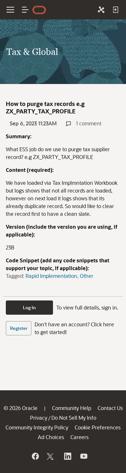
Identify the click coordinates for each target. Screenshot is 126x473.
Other (86, 275)
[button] (25, 10)
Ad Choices (51, 437)
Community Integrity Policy (36, 427)
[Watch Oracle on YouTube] (83, 456)
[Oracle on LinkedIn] (67, 456)
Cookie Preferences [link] (98, 427)
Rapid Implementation (51, 275)
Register (18, 328)
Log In (29, 307)
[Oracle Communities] (101, 10)
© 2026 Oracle (20, 408)
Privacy (38, 417)
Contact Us (110, 408)
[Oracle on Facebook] (35, 456)
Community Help (71, 408)
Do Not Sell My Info (73, 417)
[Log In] (115, 9)
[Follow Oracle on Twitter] (51, 456)
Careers (79, 437)
